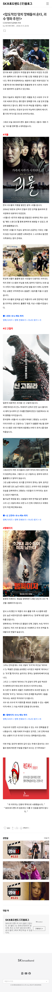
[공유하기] (13, 828)
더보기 (46, 838)
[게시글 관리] (17, 828)
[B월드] (22, 973)
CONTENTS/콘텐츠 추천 (12, 23)
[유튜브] (26, 973)
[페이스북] (29, 973)
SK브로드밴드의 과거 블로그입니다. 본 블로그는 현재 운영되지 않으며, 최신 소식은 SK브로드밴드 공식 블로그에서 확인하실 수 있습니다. (18, 928)
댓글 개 (6, 911)
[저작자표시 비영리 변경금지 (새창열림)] (33, 828)
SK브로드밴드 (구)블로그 (17, 3)
